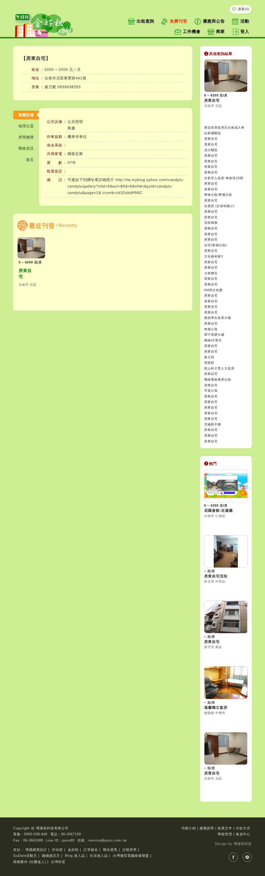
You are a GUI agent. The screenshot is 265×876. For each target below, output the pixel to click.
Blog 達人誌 (75, 856)
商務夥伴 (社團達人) (29, 862)
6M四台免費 (213, 290)
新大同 (209, 357)
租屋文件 (225, 828)
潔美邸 (209, 363)
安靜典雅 (211, 223)
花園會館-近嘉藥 (218, 510)
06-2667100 (71, 834)
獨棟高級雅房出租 (217, 379)
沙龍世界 (129, 850)
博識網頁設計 (36, 850)
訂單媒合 (91, 850)
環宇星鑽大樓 (214, 335)
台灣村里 (58, 862)
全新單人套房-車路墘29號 (223, 178)
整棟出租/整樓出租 (218, 195)
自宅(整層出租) (215, 245)
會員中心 (243, 834)
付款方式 (243, 828)
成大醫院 (211, 150)
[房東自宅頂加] (225, 551)
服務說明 (207, 828)
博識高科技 (243, 844)
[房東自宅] (31, 247)
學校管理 (225, 834)
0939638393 (69, 87)
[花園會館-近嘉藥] (225, 485)
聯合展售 (110, 850)
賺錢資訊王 (51, 856)
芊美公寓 (211, 391)
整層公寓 (211, 329)
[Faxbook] (233, 857)
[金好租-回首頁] (45, 24)
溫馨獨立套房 (215, 707)
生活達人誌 (99, 856)
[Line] (247, 857)
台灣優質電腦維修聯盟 (131, 856)
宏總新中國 (212, 424)
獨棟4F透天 (213, 340)
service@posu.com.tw (107, 840)
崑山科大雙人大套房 (219, 368)
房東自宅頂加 (215, 576)
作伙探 (57, 850)
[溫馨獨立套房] (225, 683)
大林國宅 (211, 273)
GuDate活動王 (25, 856)
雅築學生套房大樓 (217, 318)
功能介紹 (188, 828)
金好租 (73, 850)
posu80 (68, 840)
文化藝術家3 (213, 256)
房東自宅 (25, 273)
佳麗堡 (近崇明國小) (219, 206)
